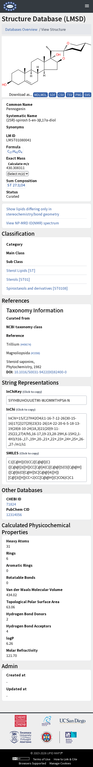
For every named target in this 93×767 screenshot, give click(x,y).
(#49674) (25, 344)
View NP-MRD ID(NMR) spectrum (32, 222)
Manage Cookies (60, 763)
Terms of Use (41, 759)
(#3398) (35, 353)
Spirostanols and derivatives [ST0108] (37, 288)
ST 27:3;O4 (16, 185)
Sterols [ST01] (18, 279)
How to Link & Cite (65, 759)
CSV (61, 95)
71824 (11, 504)
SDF (52, 95)
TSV (69, 95)
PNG (78, 95)
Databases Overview (21, 29)
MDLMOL (40, 95)
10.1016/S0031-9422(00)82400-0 (40, 371)
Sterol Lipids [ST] (20, 270)
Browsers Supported (32, 763)
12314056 (14, 514)
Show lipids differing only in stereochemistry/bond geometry (32, 211)
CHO (14, 151)
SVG (87, 95)
